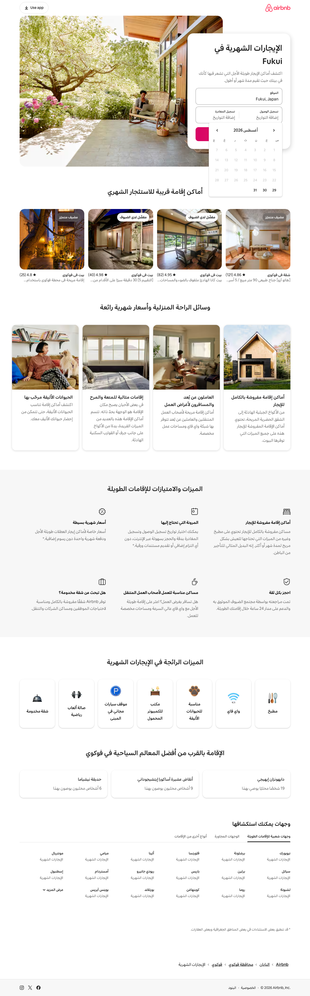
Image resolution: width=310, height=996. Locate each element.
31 (255, 190)
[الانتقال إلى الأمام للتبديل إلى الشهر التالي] (217, 130)
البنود (232, 987)
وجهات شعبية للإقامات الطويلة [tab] (268, 836)
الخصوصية (248, 987)
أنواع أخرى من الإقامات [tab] (190, 836)
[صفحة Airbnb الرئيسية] (277, 7)
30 (265, 190)
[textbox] (261, 118)
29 (274, 190)
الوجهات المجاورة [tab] (227, 836)
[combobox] (238, 99)
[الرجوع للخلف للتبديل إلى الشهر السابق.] (273, 130)
